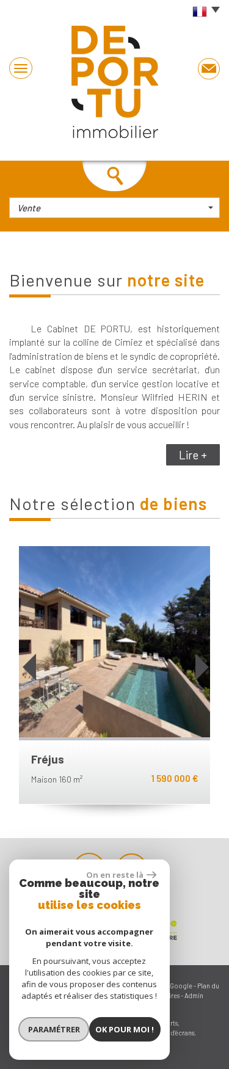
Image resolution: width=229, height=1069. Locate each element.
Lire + (193, 455)
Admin (193, 995)
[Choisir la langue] (203, 12)
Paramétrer (54, 1029)
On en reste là (115, 874)
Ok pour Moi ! (124, 1029)
